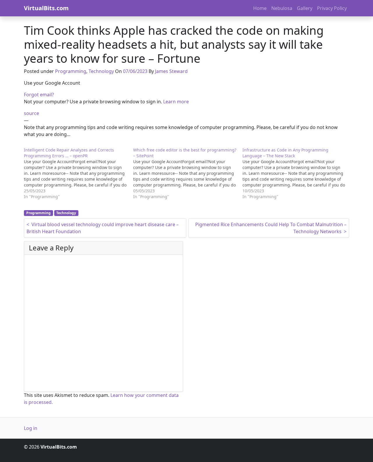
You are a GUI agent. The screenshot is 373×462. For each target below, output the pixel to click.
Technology (101, 71)
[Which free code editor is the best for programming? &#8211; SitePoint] (187, 173)
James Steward (171, 71)
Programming (70, 71)
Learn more (176, 101)
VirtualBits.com (46, 8)
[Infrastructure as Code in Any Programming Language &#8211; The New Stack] (297, 173)
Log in (30, 428)
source (31, 113)
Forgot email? (39, 94)
